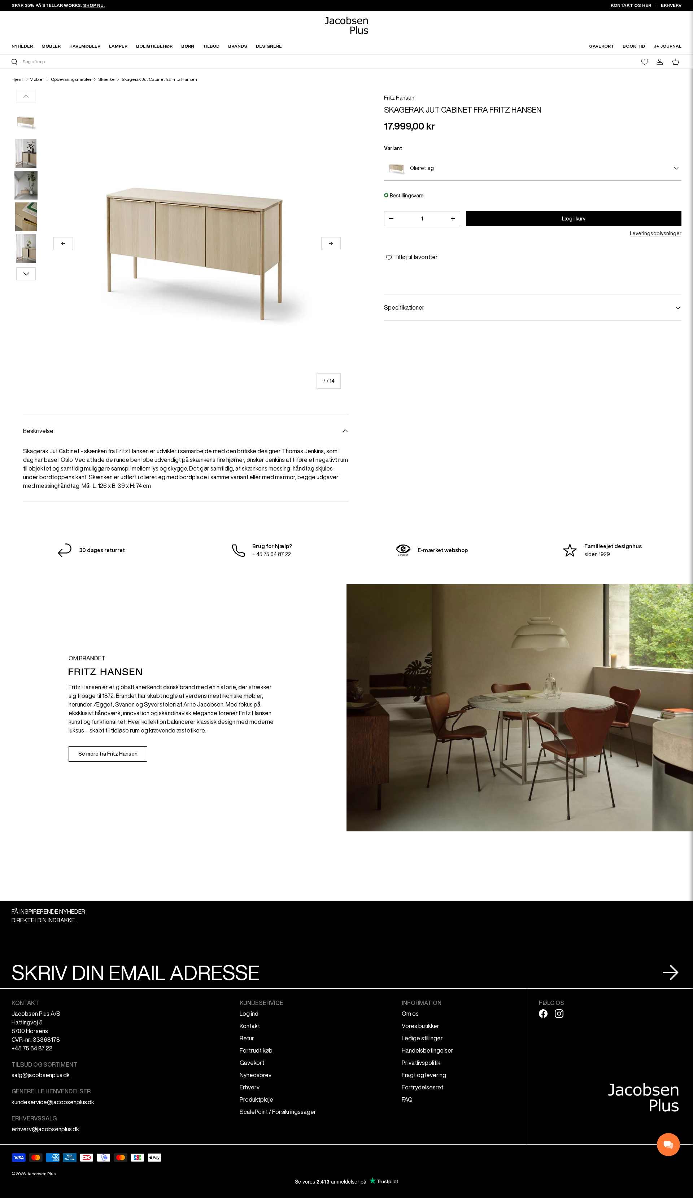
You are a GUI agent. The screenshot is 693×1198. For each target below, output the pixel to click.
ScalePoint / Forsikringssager (278, 1112)
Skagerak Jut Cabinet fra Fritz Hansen (159, 79)
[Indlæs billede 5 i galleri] (26, 248)
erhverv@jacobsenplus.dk (45, 1129)
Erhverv (250, 1087)
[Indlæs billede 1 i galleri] (26, 121)
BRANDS (237, 46)
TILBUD (211, 46)
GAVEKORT (601, 46)
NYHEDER (22, 46)
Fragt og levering (424, 1075)
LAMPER (118, 46)
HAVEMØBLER (84, 46)
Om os (410, 1013)
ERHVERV (671, 5)
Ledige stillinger (422, 1038)
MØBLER (51, 46)
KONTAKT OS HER (631, 5)
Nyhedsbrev (255, 1075)
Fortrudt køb (256, 1050)
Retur (247, 1038)
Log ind (249, 1013)
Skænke (106, 79)
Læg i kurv (573, 218)
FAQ (407, 1099)
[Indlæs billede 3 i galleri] (26, 185)
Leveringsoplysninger (655, 233)
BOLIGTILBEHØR (154, 46)
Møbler (37, 79)
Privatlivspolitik (421, 1063)
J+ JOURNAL (667, 46)
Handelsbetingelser (427, 1050)
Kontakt (250, 1026)
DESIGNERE (269, 46)
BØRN (187, 46)
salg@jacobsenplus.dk (41, 1075)
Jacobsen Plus (41, 1173)
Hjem (17, 79)
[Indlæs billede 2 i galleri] (26, 153)
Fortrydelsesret (422, 1087)
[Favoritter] (644, 61)
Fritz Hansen (399, 97)
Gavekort (252, 1063)
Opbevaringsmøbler (71, 79)
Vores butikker (420, 1026)
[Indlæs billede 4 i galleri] (26, 216)
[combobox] (178, 61)
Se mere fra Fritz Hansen (108, 753)
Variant (393, 148)
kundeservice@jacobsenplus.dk (53, 1102)
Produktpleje (256, 1099)
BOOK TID (634, 46)
